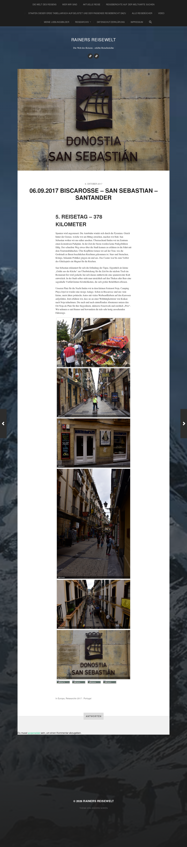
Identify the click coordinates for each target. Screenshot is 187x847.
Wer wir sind (69, 4)
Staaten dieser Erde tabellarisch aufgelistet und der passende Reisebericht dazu (77, 13)
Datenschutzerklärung (111, 21)
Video (161, 13)
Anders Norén (100, 808)
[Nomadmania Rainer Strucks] (90, 56)
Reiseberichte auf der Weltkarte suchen (130, 4)
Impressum (137, 21)
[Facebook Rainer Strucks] (96, 56)
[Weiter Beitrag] (183, 423)
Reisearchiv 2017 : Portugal (78, 698)
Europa (61, 698)
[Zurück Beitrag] (3, 423)
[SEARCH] (150, 22)
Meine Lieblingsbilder (56, 21)
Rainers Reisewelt (93, 39)
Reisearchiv (82, 21)
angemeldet (34, 732)
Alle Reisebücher (142, 13)
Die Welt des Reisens (45, 4)
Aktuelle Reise (91, 4)
